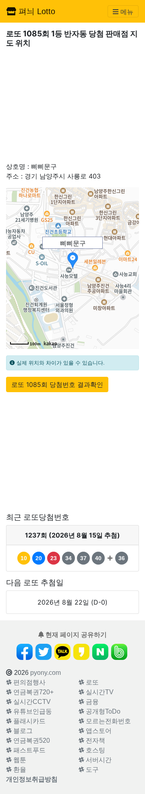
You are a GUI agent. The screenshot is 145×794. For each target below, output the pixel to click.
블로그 (22, 730)
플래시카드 (29, 721)
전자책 (94, 740)
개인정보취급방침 (32, 779)
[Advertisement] (72, 104)
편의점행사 (29, 682)
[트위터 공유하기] (43, 652)
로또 (91, 682)
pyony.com (45, 672)
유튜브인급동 (32, 711)
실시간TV (99, 692)
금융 (91, 701)
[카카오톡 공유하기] (62, 652)
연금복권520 (31, 740)
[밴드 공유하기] (119, 652)
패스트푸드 (29, 750)
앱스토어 (98, 730)
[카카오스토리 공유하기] (81, 652)
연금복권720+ (33, 692)
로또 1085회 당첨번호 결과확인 (57, 384)
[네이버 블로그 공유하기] (100, 652)
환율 (19, 769)
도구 (91, 769)
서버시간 (98, 759)
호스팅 (94, 750)
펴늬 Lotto (35, 11)
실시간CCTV (31, 701)
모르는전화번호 (107, 721)
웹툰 (19, 759)
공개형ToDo (102, 711)
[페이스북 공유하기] (25, 652)
